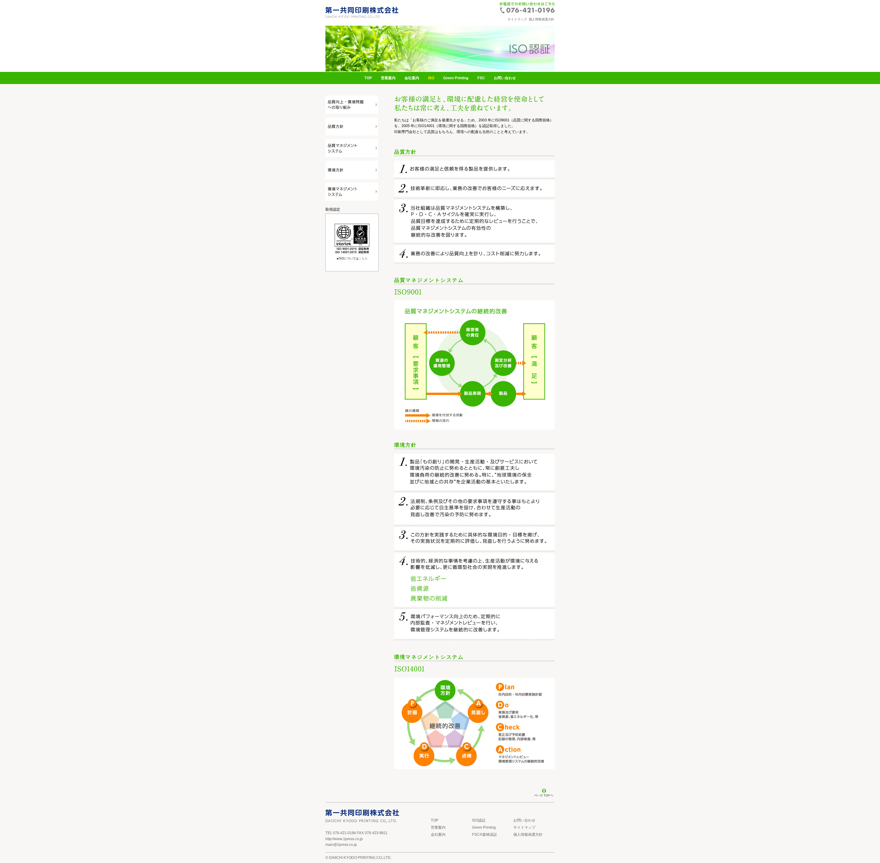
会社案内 (411, 78)
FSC (481, 78)
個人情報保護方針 (541, 19)
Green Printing (455, 78)
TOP (368, 78)
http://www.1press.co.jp (344, 839)
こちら (363, 258)
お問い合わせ (505, 78)
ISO (431, 78)
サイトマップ (517, 19)
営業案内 (388, 78)
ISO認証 (479, 820)
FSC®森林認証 (484, 834)
